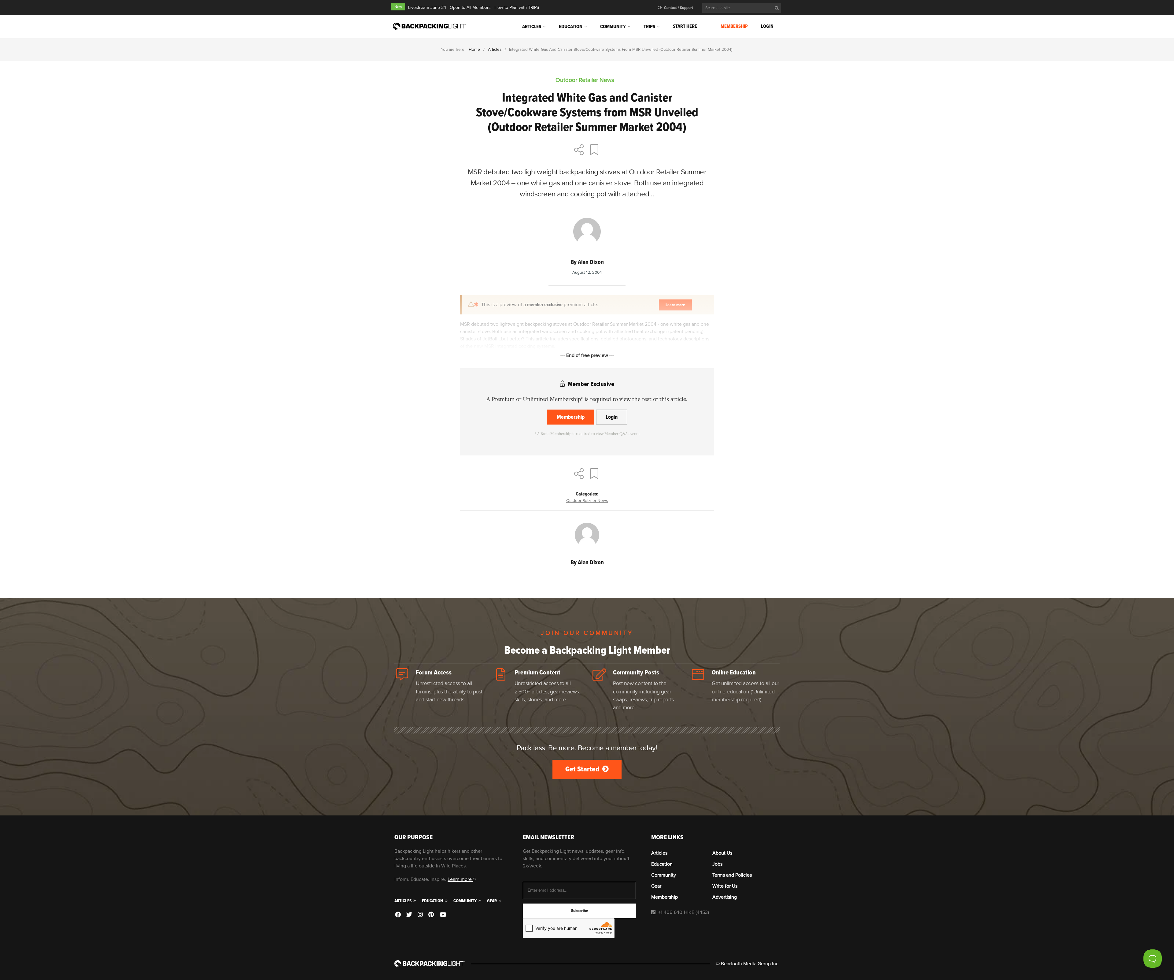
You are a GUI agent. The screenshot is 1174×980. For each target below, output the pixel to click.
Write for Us (724, 886)
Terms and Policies (732, 875)
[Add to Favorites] (595, 150)
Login (767, 26)
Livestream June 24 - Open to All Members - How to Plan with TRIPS (473, 7)
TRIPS (649, 27)
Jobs (717, 864)
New (398, 7)
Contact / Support (678, 8)
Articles (531, 27)
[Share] (579, 150)
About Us (722, 853)
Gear (492, 901)
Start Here (685, 26)
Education (570, 27)
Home (474, 49)
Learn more (460, 879)
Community (613, 27)
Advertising (724, 897)
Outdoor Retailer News (587, 500)
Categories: (587, 494)
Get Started (583, 769)
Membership (734, 26)
